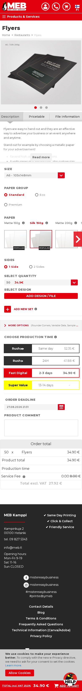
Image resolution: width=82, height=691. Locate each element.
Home (6, 35)
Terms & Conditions (41, 618)
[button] (35, 107)
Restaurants (22, 35)
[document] (41, 664)
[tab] (36, 116)
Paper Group (16, 188)
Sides (9, 260)
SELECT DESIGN (17, 290)
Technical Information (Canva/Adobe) (41, 630)
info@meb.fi (13, 548)
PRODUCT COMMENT (22, 415)
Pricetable (37, 116)
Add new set (23, 309)
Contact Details (41, 606)
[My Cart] (66, 7)
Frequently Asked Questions (41, 624)
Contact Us (56, 7)
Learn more (13, 665)
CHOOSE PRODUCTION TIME (28, 337)
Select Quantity (20, 276)
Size (8, 169)
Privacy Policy (41, 636)
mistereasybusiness (43, 577)
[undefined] (61, 407)
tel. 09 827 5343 (15, 539)
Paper (9, 218)
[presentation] (78, 239)
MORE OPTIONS (18, 325)
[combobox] (41, 282)
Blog (41, 612)
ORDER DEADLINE (20, 400)
